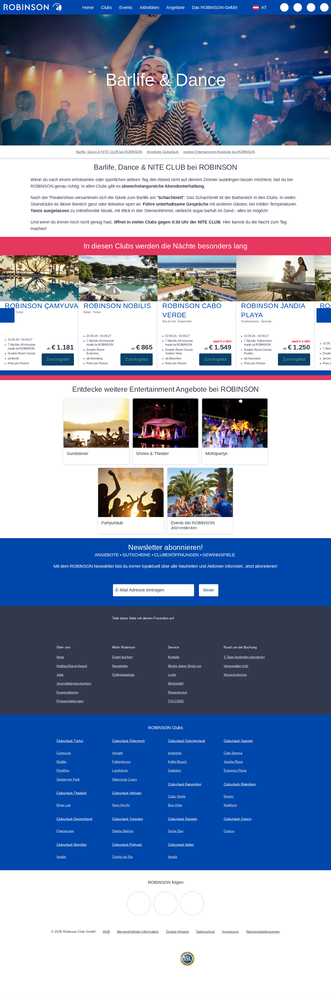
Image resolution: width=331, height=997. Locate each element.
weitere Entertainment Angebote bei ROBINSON (219, 152)
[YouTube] (165, 903)
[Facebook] (192, 903)
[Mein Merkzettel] (284, 7)
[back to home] (33, 7)
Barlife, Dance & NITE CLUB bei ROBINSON (109, 152)
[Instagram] (139, 903)
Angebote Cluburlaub (162, 152)
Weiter (208, 590)
